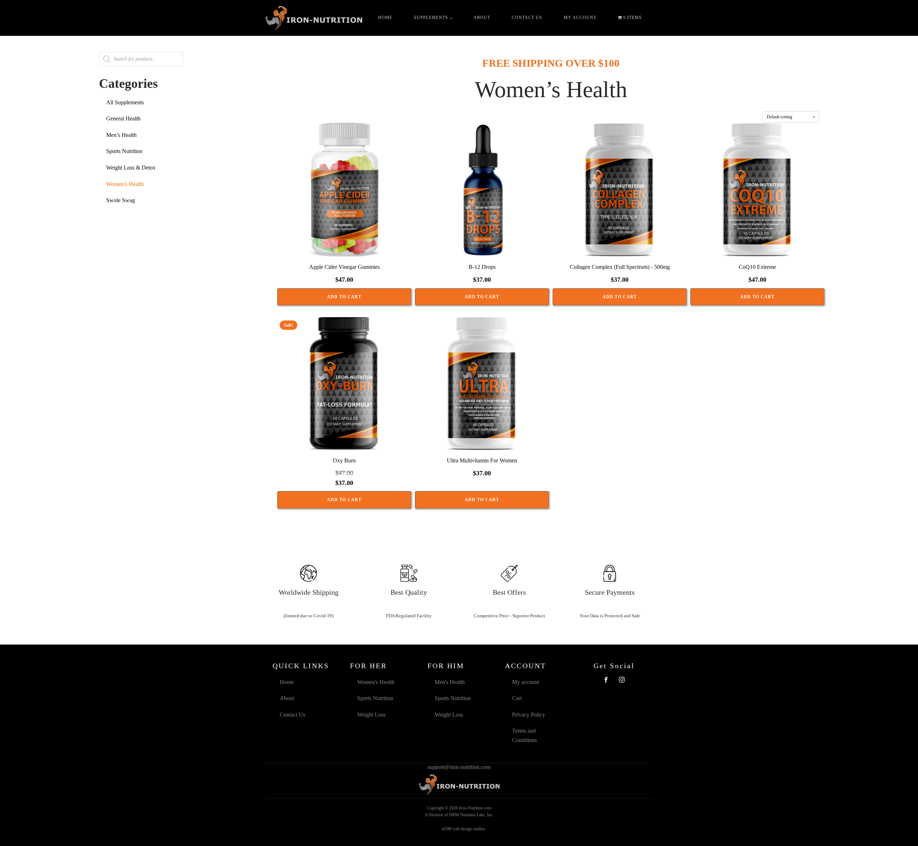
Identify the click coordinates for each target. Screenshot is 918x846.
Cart (517, 698)
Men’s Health (121, 135)
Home (385, 17)
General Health (123, 118)
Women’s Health (125, 184)
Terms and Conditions (524, 735)
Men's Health (450, 682)
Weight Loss (371, 715)
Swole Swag (120, 200)
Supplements (431, 17)
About (481, 17)
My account (580, 17)
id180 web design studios (463, 828)
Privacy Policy (528, 715)
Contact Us (527, 17)
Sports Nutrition (124, 151)
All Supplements (125, 102)
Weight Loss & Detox (131, 168)
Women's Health (375, 682)
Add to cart (344, 296)
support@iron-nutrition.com (459, 767)
